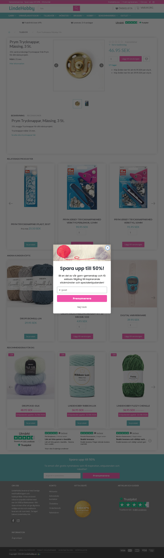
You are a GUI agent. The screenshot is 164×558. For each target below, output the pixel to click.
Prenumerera (82, 298)
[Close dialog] (107, 248)
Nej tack (82, 307)
